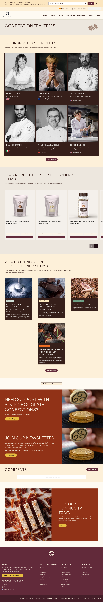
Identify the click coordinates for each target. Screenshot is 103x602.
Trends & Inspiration (69, 15)
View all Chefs (51, 159)
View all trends (51, 370)
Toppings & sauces (66, 582)
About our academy (87, 567)
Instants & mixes (65, 584)
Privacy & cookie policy (66, 598)
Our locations (86, 574)
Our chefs (84, 572)
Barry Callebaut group (46, 577)
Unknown (90, 233)
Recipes (61, 15)
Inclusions (63, 577)
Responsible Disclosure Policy (82, 598)
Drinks (62, 586)
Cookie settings (96, 598)
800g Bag (27, 233)
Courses (84, 569)
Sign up (62, 526)
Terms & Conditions (53, 598)
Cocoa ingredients (66, 569)
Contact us (43, 579)
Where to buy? (44, 584)
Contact (98, 15)
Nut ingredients (65, 572)
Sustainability (44, 572)
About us (42, 574)
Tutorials (84, 577)
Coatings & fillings (66, 574)
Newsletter (43, 582)
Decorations (64, 579)
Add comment (92, 469)
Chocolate (64, 567)
